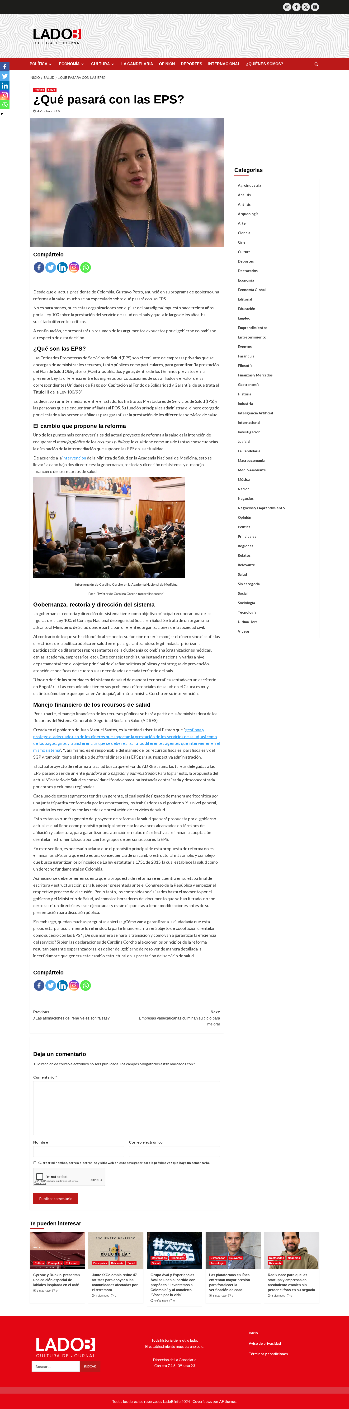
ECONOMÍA (69, 64)
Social (243, 593)
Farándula (246, 356)
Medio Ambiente (252, 470)
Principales (247, 536)
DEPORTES (191, 64)
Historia (244, 394)
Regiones (245, 546)
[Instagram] (287, 7)
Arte (242, 223)
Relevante (246, 565)
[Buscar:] (56, 1366)
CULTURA (100, 64)
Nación (244, 489)
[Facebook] (296, 7)
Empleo (244, 318)
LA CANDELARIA (137, 64)
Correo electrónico (146, 1142)
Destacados (248, 271)
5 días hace (219, 1295)
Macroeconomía (251, 460)
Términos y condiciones (268, 1354)
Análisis (244, 195)
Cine (241, 242)
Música (244, 479)
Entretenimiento (252, 337)
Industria (245, 403)
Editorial (245, 299)
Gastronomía (248, 384)
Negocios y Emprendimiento (261, 508)
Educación (246, 308)
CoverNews (202, 1401)
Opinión (244, 517)
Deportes (246, 261)
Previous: (71, 1015)
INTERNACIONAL (224, 64)
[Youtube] (315, 7)
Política (39, 89)
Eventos (245, 346)
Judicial (244, 441)
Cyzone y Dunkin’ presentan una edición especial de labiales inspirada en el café (56, 1280)
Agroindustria (249, 185)
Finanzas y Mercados (255, 375)
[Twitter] (306, 7)
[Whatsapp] (85, 267)
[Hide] (2, 114)
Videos (244, 631)
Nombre (40, 1142)
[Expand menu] (50, 64)
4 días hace (102, 1295)
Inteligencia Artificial (255, 413)
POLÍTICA (38, 64)
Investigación (249, 432)
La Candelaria (249, 451)
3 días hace (44, 1290)
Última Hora (248, 622)
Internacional (249, 422)
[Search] (316, 64)
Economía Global (252, 289)
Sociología (246, 603)
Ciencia (244, 233)
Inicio (253, 1333)
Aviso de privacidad (265, 1343)
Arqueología (248, 214)
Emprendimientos (252, 327)
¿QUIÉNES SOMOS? (264, 64)
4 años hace (44, 111)
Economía (246, 280)
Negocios (246, 498)
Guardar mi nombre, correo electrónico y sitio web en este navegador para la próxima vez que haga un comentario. (124, 1163)
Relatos (244, 555)
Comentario (45, 1077)
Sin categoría (249, 584)
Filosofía (245, 365)
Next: (179, 1018)
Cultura (244, 252)
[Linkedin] (62, 267)
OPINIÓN (167, 64)
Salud (51, 89)
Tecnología (247, 612)
